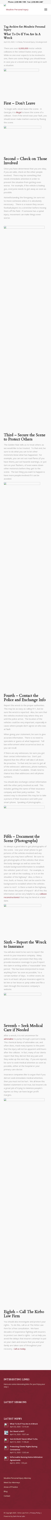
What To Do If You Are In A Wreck (22, 36)
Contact (7, 1496)
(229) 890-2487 (37, 2)
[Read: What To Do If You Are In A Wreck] (6, 1425)
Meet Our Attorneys (12, 1482)
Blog (5, 1491)
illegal (18, 112)
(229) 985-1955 (20, 2)
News (20, 42)
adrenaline (8, 1038)
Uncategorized (41, 42)
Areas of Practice (11, 1487)
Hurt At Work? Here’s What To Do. (24, 1439)
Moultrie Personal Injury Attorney (17, 1478)
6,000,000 (23, 48)
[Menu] (45, 9)
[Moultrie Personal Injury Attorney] (21, 9)
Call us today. (20, 1348)
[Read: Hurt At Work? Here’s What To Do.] (6, 1440)
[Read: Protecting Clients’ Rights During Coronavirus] (6, 1447)
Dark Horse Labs (19, 1516)
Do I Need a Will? (17, 1431)
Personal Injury (29, 42)
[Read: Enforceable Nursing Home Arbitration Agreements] (6, 1458)
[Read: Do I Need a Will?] (6, 1432)
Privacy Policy (35, 1513)
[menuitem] (45, 9)
